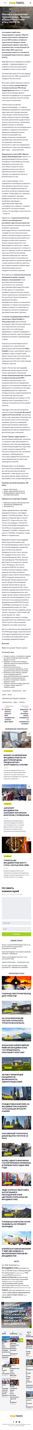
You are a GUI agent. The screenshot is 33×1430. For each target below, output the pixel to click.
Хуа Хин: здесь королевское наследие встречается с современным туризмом (15, 966)
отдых (15, 702)
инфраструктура (15, 1285)
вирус (4, 694)
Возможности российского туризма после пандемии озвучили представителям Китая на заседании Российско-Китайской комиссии (16, 675)
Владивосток (10, 1267)
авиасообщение (9, 1277)
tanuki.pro (22, 1425)
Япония (10, 1275)
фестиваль (18, 1295)
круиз (27, 1285)
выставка (19, 1281)
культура (5, 1287)
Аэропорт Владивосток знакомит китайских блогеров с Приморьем (16, 952)
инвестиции (6, 1285)
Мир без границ (7, 702)
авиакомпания (17, 1275)
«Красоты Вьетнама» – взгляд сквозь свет (16, 962)
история (23, 1285)
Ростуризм (17, 1273)
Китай (9, 694)
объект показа (27, 1287)
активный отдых (22, 1277)
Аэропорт (13, 1265)
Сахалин (22, 1273)
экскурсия (6, 1297)
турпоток (22, 702)
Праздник (15, 1270)
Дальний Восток (23, 1268)
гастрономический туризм (12, 1283)
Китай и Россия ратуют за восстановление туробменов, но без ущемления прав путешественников (16, 669)
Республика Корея (8, 1273)
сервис (4, 1292)
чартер (25, 1295)
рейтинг (29, 1290)
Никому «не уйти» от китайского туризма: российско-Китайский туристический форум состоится (17, 658)
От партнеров (6, 11)
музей (11, 1287)
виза (24, 691)
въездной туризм (11, 1281)
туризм (4, 1295)
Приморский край (24, 1270)
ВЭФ (18, 1265)
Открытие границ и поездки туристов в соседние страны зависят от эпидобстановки (16, 685)
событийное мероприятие (18, 1292)
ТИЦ (26, 1273)
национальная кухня (18, 1287)
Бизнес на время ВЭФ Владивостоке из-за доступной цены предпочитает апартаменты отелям (16, 946)
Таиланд (4, 1275)
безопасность (17, 691)
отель (10, 1290)
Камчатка (4, 1270)
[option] (16, 1315)
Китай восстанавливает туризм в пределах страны (15, 680)
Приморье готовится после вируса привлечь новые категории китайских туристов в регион (16, 663)
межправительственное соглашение (14, 698)
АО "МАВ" (5, 1265)
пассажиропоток (18, 1290)
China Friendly (6, 691)
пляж (26, 1290)
